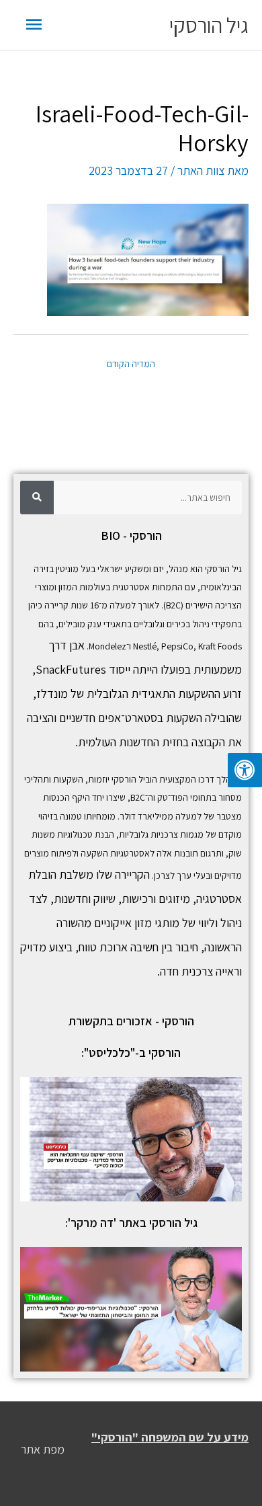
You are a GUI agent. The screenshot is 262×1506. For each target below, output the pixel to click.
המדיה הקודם (131, 364)
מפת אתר (42, 1449)
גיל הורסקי (209, 25)
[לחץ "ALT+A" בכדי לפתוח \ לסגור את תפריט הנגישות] (245, 770)
